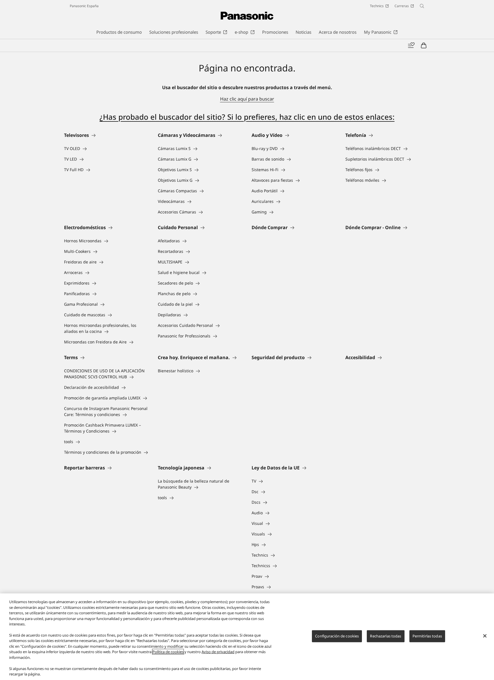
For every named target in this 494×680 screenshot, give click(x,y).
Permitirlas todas (427, 636)
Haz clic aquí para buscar (247, 99)
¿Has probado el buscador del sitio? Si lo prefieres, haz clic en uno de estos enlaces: (247, 117)
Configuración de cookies (337, 636)
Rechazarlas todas (385, 636)
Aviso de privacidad (218, 651)
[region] (247, 636)
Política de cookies (168, 651)
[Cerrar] (485, 636)
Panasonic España (84, 5)
